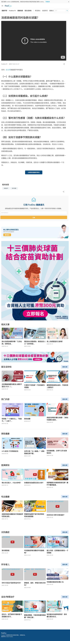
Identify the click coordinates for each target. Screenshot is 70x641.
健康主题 (52, 10)
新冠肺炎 (37, 10)
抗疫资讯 (45, 10)
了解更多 (47, 1)
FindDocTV (12, 10)
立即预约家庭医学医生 (34, 172)
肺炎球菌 (14, 188)
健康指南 (20, 10)
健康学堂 (4, 10)
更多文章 (64, 367)
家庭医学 (6, 188)
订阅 (34, 217)
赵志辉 (8, 70)
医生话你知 (28, 10)
